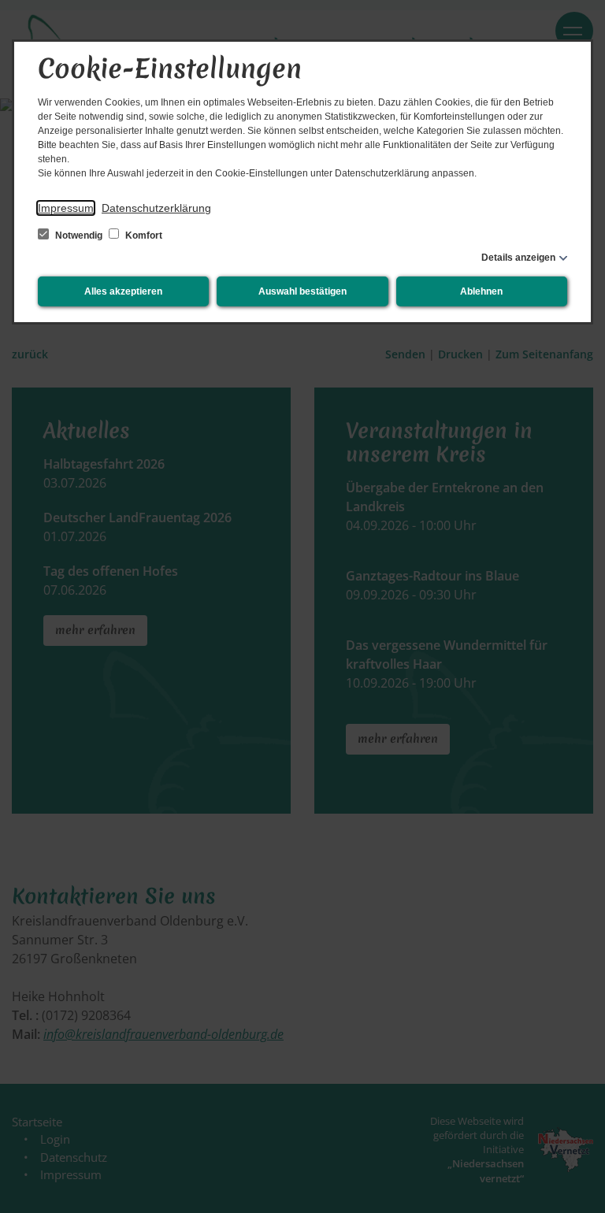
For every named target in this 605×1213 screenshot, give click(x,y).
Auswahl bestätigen (302, 291)
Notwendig (79, 235)
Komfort (142, 235)
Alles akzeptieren (123, 291)
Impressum (66, 208)
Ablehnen (481, 291)
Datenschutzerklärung (156, 208)
